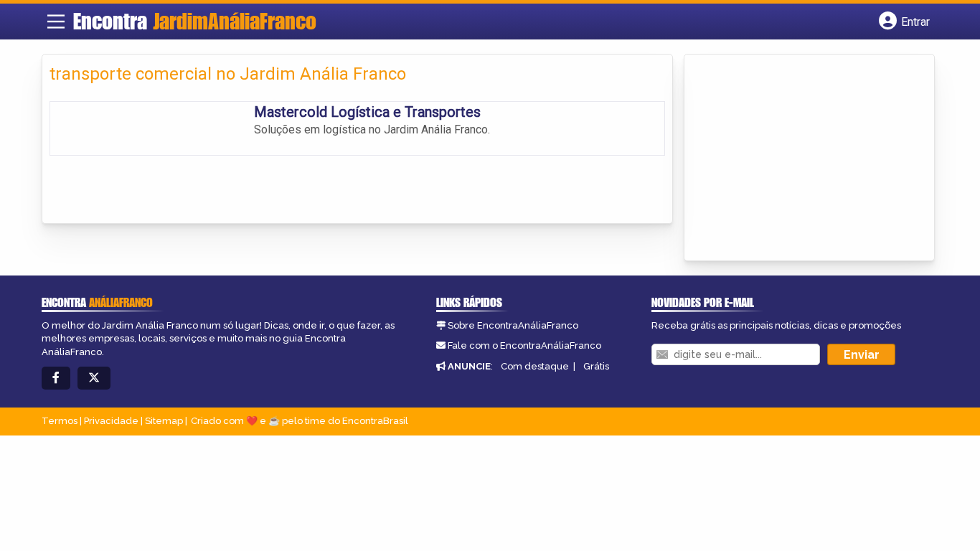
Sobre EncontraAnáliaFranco (513, 325)
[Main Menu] (56, 21)
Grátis (596, 366)
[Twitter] (93, 378)
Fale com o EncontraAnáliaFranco (524, 345)
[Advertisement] (799, 158)
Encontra (194, 21)
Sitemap (164, 420)
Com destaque (535, 366)
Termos (59, 420)
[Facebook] (56, 378)
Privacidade (111, 420)
